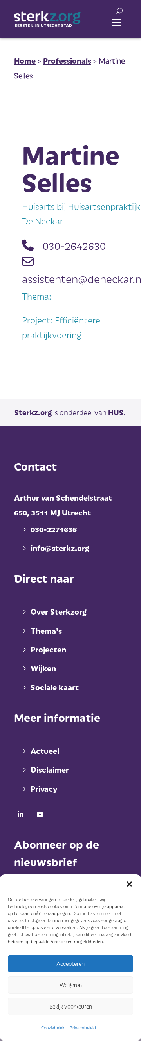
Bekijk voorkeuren (70, 1006)
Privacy (44, 788)
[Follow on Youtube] (40, 814)
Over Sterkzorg (59, 611)
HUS (115, 412)
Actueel (45, 750)
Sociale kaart (55, 687)
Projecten (48, 649)
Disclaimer (50, 769)
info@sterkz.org (60, 547)
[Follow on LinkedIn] (20, 814)
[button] (129, 884)
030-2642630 (74, 245)
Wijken (43, 668)
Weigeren (71, 985)
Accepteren (70, 963)
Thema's (46, 630)
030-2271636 (54, 529)
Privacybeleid (83, 1027)
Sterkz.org (33, 412)
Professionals (67, 60)
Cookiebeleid (53, 1027)
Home (25, 60)
